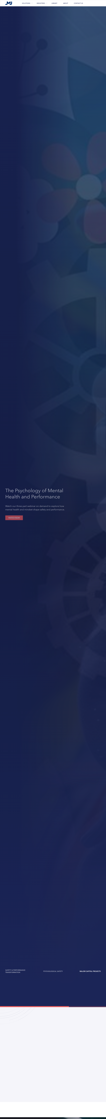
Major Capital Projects (90, 971)
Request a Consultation (51, 1111)
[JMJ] (8, 3)
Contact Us (78, 3)
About (65, 3)
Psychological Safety (53, 971)
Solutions (26, 3)
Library (54, 3)
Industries (41, 3)
